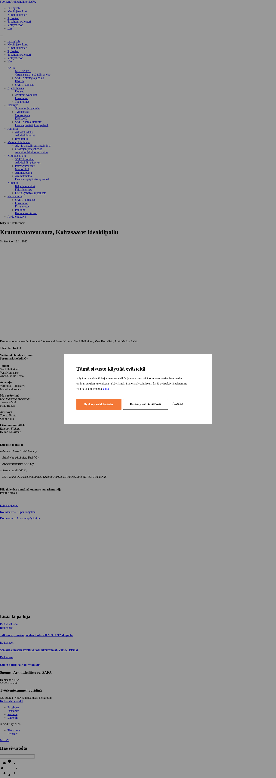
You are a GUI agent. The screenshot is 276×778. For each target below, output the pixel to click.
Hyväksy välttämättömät (145, 404)
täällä (106, 388)
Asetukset (178, 403)
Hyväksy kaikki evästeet (99, 404)
